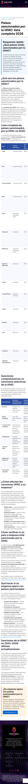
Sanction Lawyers (5, 17)
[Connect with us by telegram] (23, 6)
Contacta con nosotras (9, 756)
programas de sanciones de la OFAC (15, 580)
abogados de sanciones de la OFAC (11, 637)
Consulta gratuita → (10, 712)
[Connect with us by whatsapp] (17, 6)
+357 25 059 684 (7, 6)
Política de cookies (9, 764)
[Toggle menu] (25, 2)
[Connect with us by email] (25, 6)
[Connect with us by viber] (20, 6)
